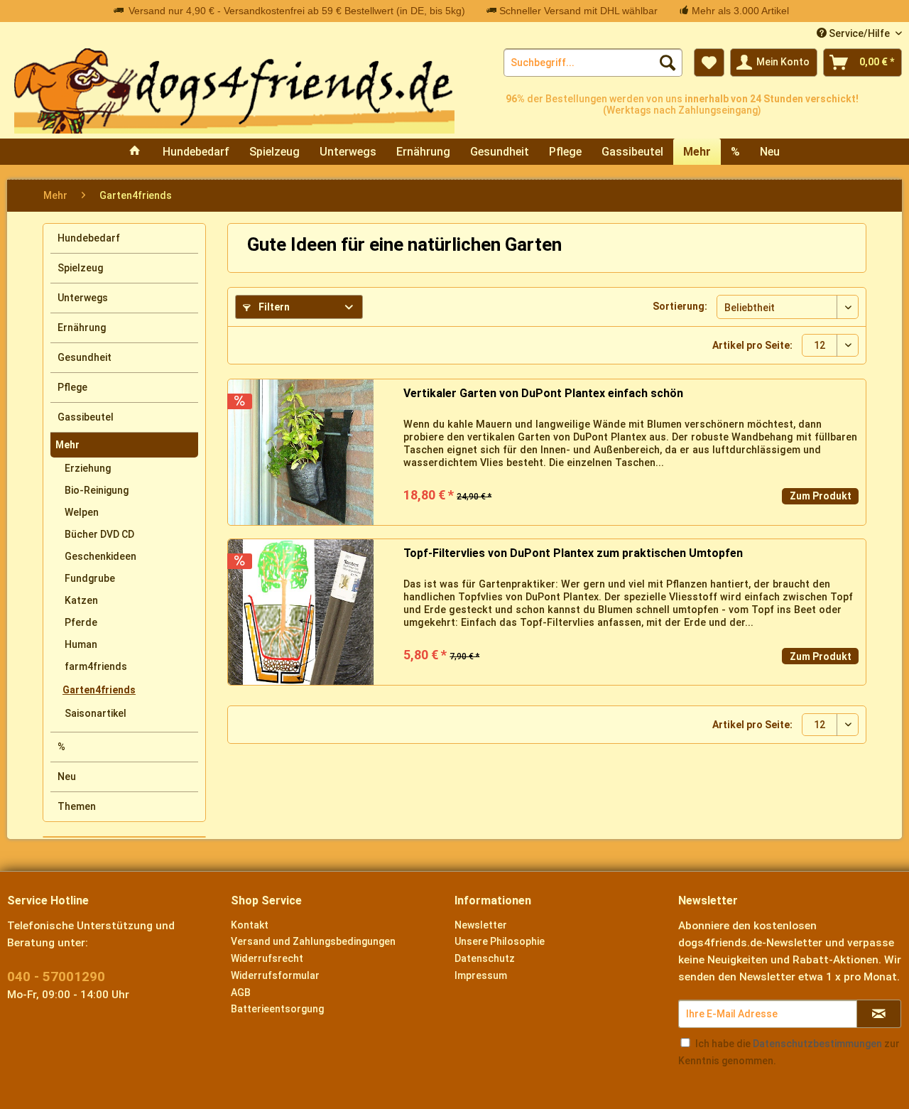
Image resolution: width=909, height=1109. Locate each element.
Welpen (82, 512)
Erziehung (88, 468)
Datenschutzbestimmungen (817, 1043)
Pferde (81, 622)
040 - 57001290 (56, 976)
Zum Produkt (820, 496)
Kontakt (249, 925)
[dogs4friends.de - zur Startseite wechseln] (234, 91)
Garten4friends (99, 690)
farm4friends (96, 666)
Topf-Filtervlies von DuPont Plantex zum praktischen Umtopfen (573, 553)
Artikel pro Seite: (752, 345)
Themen (77, 806)
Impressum (480, 975)
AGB (241, 992)
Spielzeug (80, 268)
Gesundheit (84, 357)
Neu (67, 776)
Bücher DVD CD (99, 534)
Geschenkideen (100, 556)
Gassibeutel (86, 417)
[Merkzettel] (709, 62)
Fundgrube (90, 578)
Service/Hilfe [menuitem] (859, 33)
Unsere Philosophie (499, 941)
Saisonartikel (95, 713)
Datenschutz (484, 958)
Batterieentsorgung (277, 1009)
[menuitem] (593, 62)
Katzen (81, 600)
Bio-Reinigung (97, 490)
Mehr (67, 444)
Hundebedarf (89, 238)
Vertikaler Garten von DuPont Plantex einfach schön (543, 393)
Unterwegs (83, 297)
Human (81, 644)
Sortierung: (680, 306)
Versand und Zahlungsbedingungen (313, 941)
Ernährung (82, 327)
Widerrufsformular (275, 975)
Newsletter (480, 925)
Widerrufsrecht (267, 958)
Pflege (72, 387)
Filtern (273, 307)
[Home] (135, 152)
